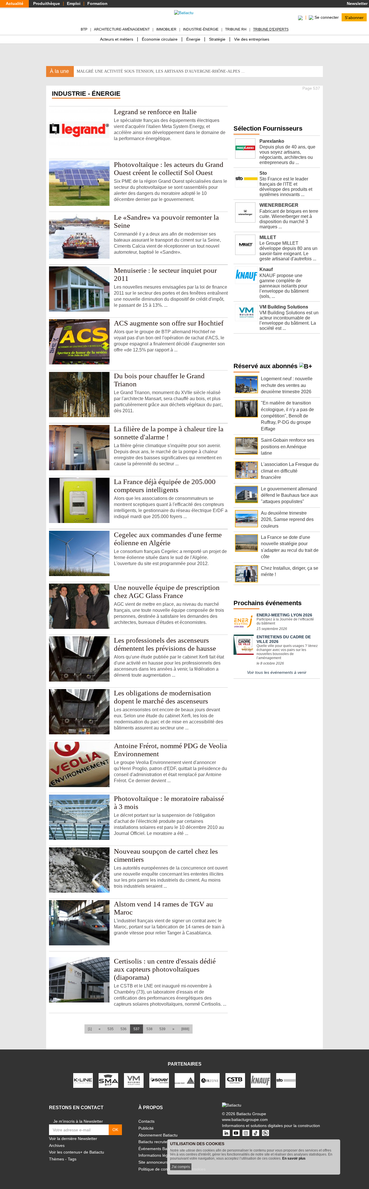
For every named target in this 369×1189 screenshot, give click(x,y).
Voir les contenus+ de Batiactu (76, 1152)
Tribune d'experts (271, 29)
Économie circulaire (160, 39)
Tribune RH (235, 29)
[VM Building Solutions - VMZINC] (134, 1080)
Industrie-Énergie (201, 29)
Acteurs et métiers (116, 39)
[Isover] (159, 1080)
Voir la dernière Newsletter (73, 1138)
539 (162, 1029)
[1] (90, 1029)
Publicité (146, 1128)
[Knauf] (260, 1080)
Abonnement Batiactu (158, 1135)
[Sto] (286, 1080)
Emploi (73, 3)
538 (149, 1029)
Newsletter (357, 3)
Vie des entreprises (251, 39)
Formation (97, 3)
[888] (185, 1029)
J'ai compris (181, 1167)
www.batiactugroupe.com (245, 1119)
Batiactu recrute (152, 1141)
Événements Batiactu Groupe (165, 1148)
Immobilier (166, 29)
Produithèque (46, 3)
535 (111, 1029)
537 (138, 1029)
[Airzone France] (210, 1080)
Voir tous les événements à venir (276, 672)
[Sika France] (184, 1080)
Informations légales (156, 1155)
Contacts (146, 1121)
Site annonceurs (153, 1162)
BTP (84, 29)
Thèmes (56, 1159)
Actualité (14, 3)
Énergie (193, 39)
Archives (57, 1145)
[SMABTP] (108, 1080)
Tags (72, 1159)
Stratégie (217, 39)
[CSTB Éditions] (235, 1080)
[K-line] (83, 1080)
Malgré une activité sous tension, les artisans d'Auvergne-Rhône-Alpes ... (161, 71)
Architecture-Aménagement (122, 29)
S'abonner (354, 17)
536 (124, 1029)
